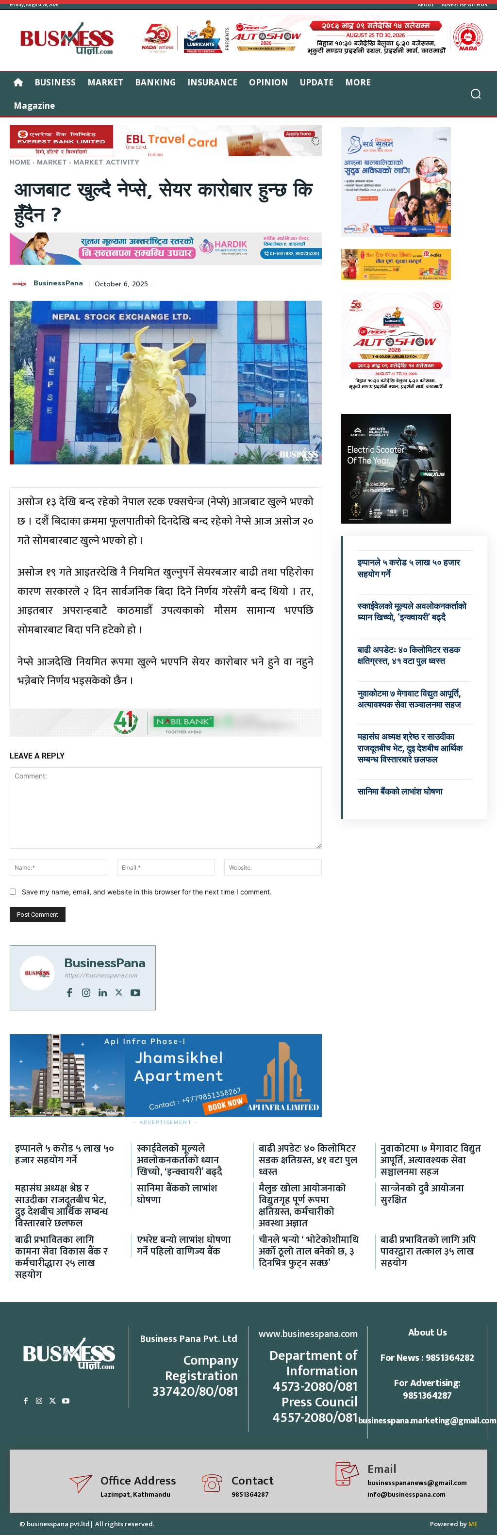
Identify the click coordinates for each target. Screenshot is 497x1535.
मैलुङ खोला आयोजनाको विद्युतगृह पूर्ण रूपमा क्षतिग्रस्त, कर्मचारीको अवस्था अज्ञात (302, 1206)
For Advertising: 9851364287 (427, 1389)
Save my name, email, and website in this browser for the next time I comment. (147, 892)
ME (473, 1523)
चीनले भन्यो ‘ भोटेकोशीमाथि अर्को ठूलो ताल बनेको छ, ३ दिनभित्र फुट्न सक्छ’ (309, 1251)
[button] (475, 93)
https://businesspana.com (101, 975)
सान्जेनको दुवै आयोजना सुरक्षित (422, 1194)
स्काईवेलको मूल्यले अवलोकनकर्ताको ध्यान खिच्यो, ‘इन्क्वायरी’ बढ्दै (412, 611)
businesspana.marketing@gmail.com (427, 1421)
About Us (427, 1332)
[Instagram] (86, 992)
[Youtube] (135, 992)
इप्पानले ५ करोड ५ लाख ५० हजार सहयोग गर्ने (64, 1154)
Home (20, 162)
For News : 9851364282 (427, 1358)
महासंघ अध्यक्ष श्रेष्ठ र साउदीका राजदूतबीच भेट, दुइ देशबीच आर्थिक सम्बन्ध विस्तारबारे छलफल (410, 747)
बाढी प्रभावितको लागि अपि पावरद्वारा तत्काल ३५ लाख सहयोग (428, 1251)
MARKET (52, 162)
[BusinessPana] (21, 284)
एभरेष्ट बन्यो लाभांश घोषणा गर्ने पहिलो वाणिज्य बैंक (184, 1246)
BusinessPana (58, 284)
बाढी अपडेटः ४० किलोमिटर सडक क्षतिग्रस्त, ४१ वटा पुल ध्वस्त (308, 1160)
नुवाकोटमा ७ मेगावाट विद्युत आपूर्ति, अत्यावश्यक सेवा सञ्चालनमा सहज (431, 1160)
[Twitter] (119, 992)
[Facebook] (69, 992)
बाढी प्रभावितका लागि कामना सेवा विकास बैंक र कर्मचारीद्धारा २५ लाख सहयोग (61, 1257)
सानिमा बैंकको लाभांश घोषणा (400, 791)
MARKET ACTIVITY (106, 162)
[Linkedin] (102, 992)
